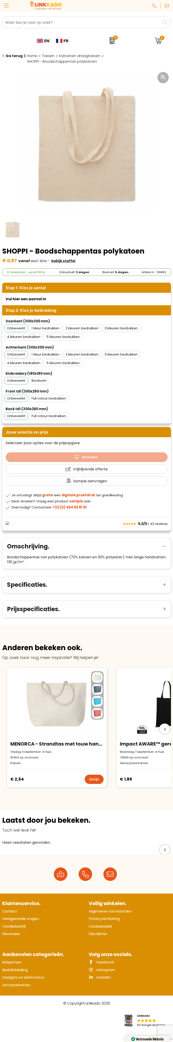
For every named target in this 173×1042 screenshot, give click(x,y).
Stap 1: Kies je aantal (26, 287)
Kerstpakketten (16, 985)
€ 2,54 (17, 779)
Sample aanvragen (90, 481)
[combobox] (81, 22)
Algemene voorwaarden (110, 911)
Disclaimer (98, 933)
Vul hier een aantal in (26, 299)
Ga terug (14, 55)
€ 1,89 (126, 779)
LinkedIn (103, 977)
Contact (9, 911)
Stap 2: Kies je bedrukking (31, 310)
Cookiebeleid (100, 926)
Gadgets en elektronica (23, 977)
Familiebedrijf (14, 926)
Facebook (105, 962)
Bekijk (94, 779)
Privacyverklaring (104, 918)
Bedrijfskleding (15, 970)
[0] (110, 40)
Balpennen (11, 962)
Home (32, 55)
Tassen (48, 55)
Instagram (105, 970)
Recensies (11, 933)
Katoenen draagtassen (79, 55)
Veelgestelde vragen (20, 918)
